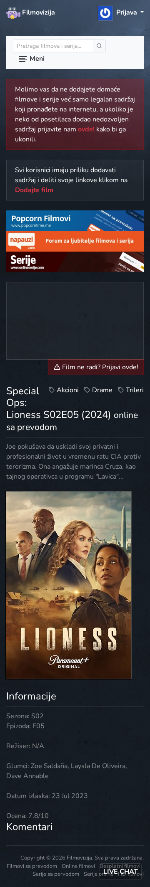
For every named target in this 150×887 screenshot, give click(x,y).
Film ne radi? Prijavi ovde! (99, 367)
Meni (36, 58)
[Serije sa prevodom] (75, 261)
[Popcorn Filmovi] (75, 220)
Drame (102, 390)
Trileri (135, 390)
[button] (121, 12)
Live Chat (120, 871)
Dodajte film (34, 190)
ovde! (86, 129)
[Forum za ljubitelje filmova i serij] (75, 240)
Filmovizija (37, 12)
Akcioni (68, 390)
